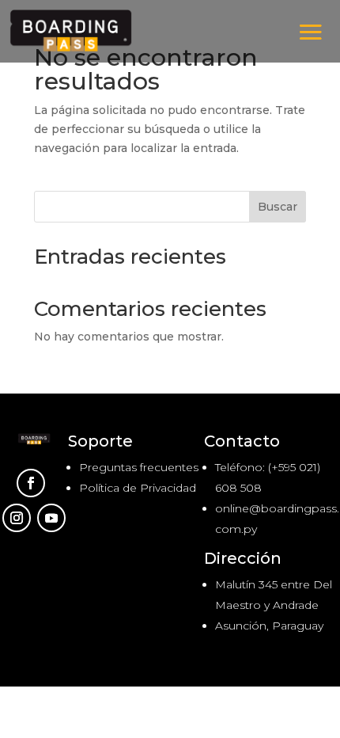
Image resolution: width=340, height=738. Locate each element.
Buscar (277, 207)
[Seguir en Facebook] (31, 483)
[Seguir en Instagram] (16, 518)
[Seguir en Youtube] (51, 518)
